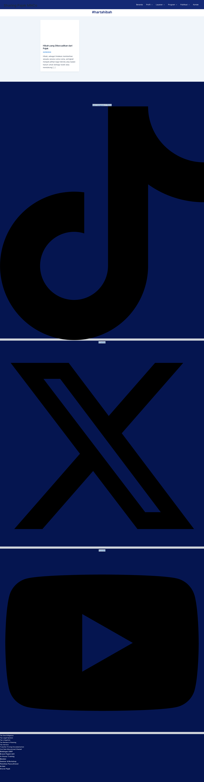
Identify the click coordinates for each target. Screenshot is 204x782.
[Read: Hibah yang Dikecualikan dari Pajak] (59, 31)
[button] (151, 4)
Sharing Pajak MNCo (20, 5)
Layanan (159, 5)
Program (171, 5)
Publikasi (184, 5)
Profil (148, 5)
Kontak (196, 5)
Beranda (139, 5)
